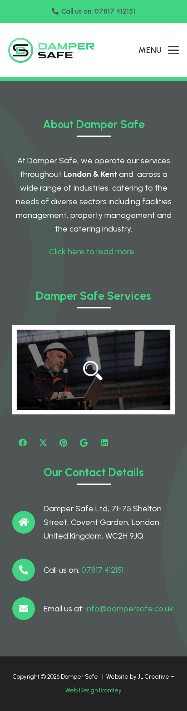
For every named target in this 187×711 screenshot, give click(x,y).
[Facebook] (22, 443)
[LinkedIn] (104, 443)
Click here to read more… (93, 252)
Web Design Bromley (93, 690)
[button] (174, 50)
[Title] (84, 443)
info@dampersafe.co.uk (129, 609)
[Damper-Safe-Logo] (51, 50)
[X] (43, 443)
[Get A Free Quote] (93, 369)
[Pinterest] (63, 443)
